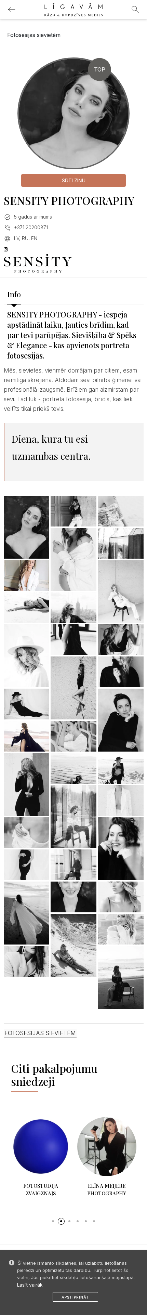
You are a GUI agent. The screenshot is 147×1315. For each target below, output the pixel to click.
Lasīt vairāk (30, 1285)
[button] (53, 1221)
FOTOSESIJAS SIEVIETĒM (40, 1033)
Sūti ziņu (73, 180)
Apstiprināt (75, 1297)
